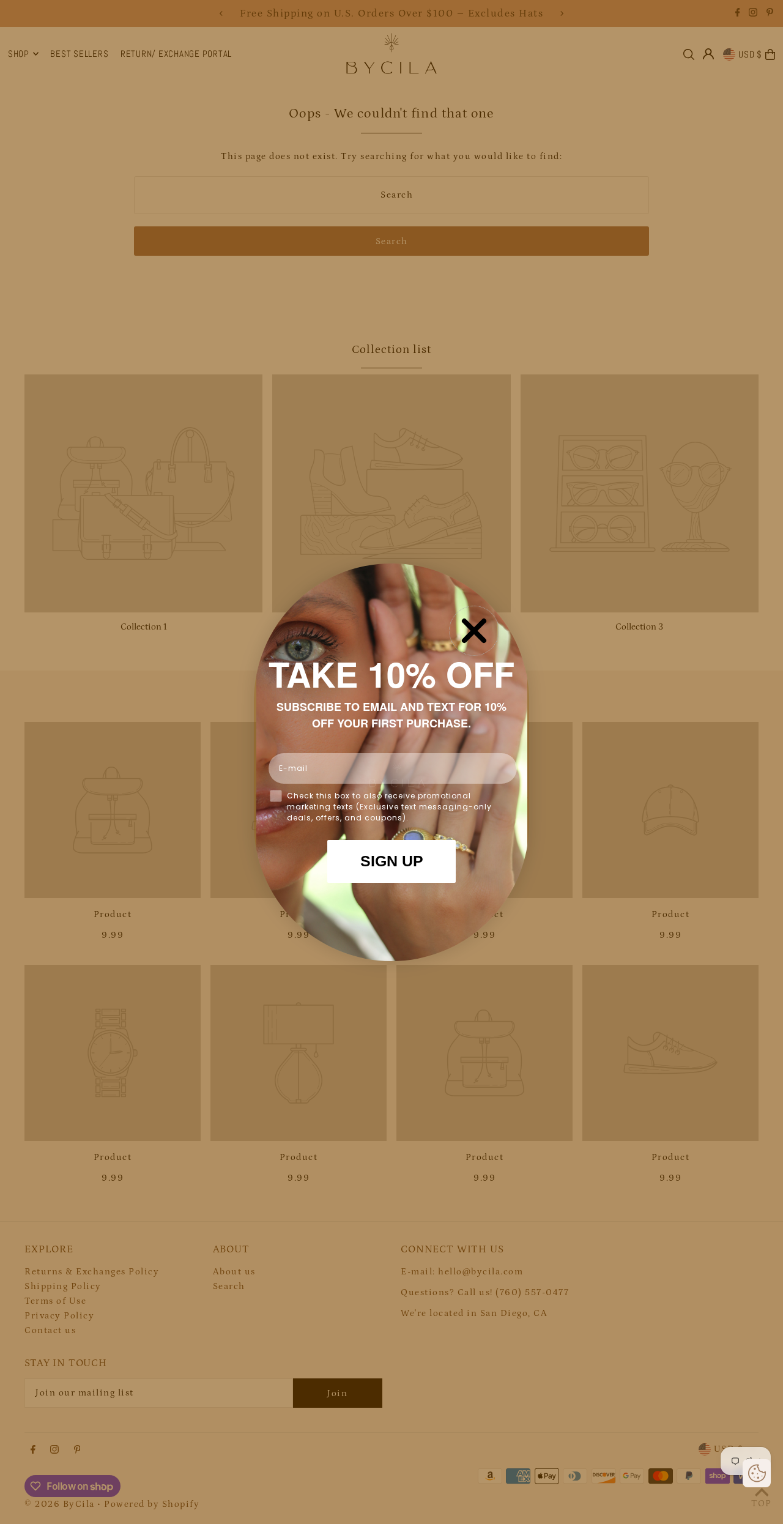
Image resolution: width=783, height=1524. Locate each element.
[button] (757, 1473)
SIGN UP (391, 860)
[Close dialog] (474, 630)
